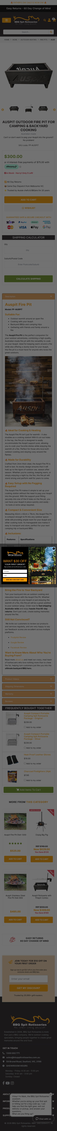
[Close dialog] (54, 548)
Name (4, 568)
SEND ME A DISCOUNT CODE (15, 579)
